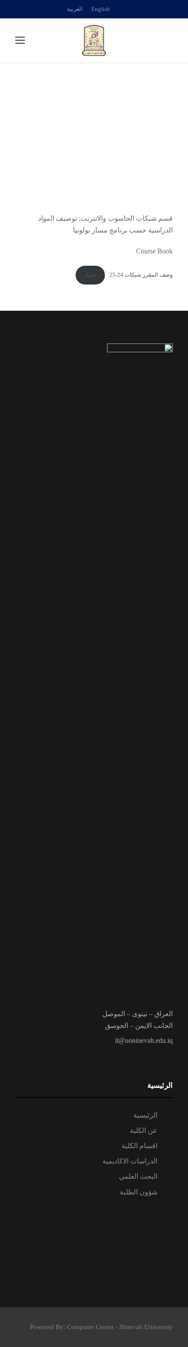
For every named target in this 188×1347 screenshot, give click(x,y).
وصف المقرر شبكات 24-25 (141, 274)
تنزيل (90, 274)
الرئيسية (145, 1115)
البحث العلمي (138, 1176)
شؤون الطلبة (138, 1192)
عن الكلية (143, 1130)
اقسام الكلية (139, 1145)
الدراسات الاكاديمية (129, 1161)
